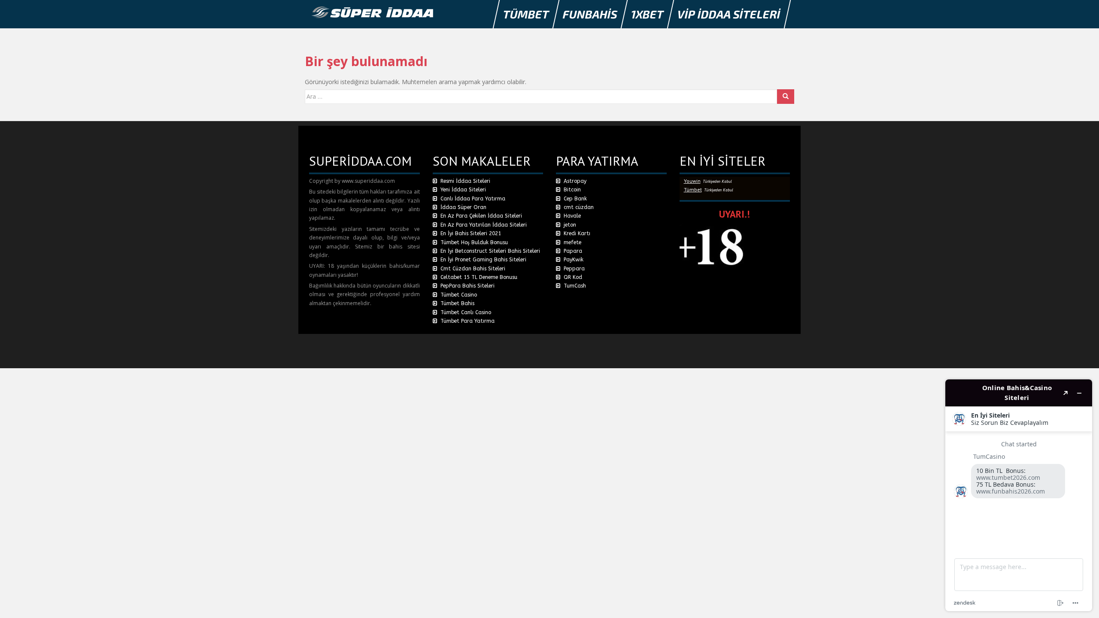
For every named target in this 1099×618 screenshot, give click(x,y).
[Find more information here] (1018, 495)
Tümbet (526, 14)
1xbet (647, 14)
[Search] (785, 96)
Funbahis (590, 14)
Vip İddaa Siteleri (729, 14)
